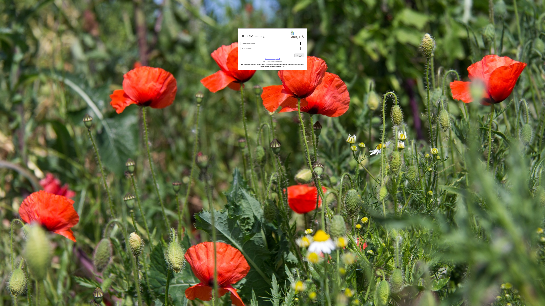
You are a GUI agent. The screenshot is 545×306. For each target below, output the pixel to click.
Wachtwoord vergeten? (272, 59)
